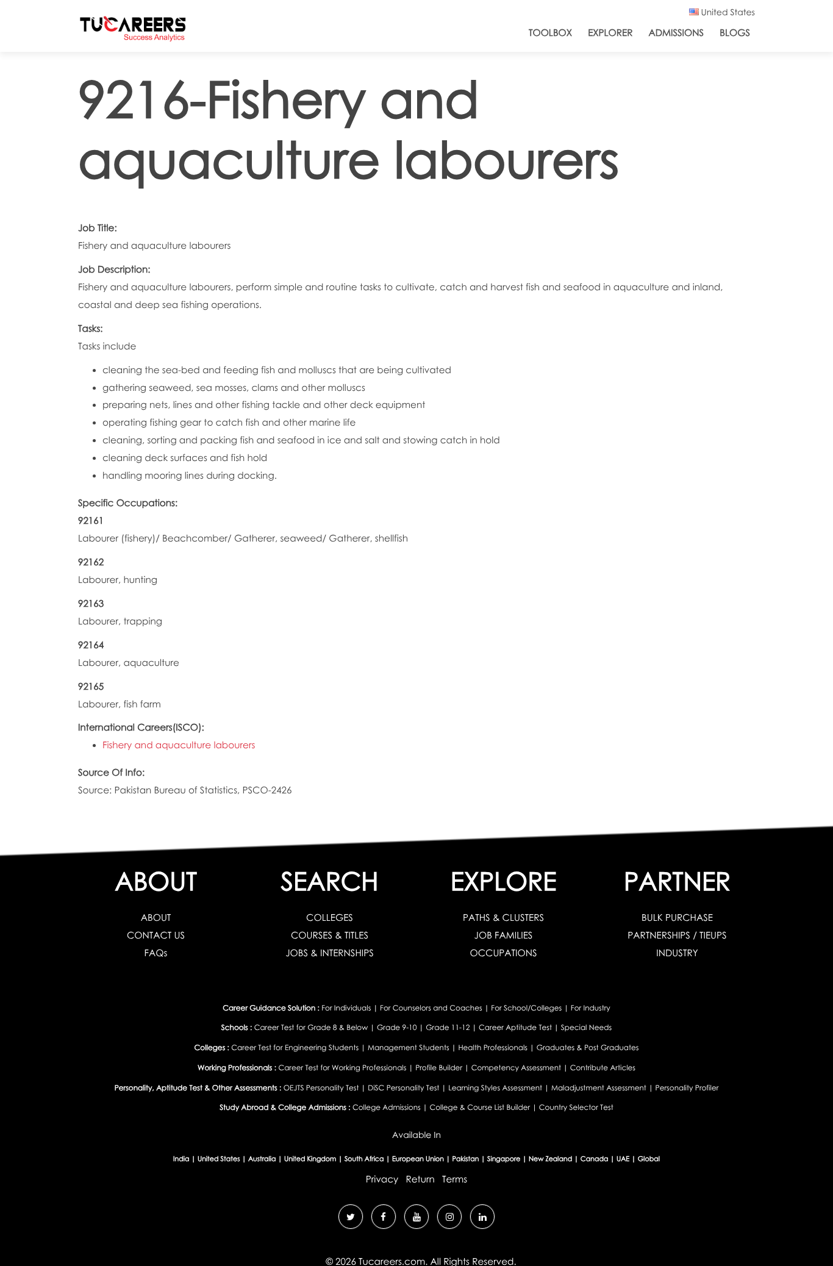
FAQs (156, 953)
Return (420, 1179)
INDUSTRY (677, 953)
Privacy (382, 1179)
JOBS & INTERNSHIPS (329, 953)
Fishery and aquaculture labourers (178, 745)
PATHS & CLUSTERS (503, 917)
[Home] (133, 31)
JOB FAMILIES (503, 935)
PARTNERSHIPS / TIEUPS (676, 935)
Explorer (610, 32)
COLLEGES (329, 917)
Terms (454, 1179)
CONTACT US (156, 935)
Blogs (735, 32)
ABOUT (156, 917)
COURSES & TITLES (329, 935)
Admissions (676, 32)
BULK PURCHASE (677, 917)
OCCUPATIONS (503, 953)
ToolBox (550, 32)
